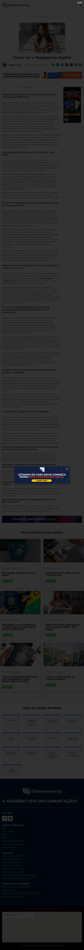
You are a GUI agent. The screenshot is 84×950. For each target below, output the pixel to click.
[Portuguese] (81, 3)
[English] (78, 3)
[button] (67, 469)
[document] (42, 475)
